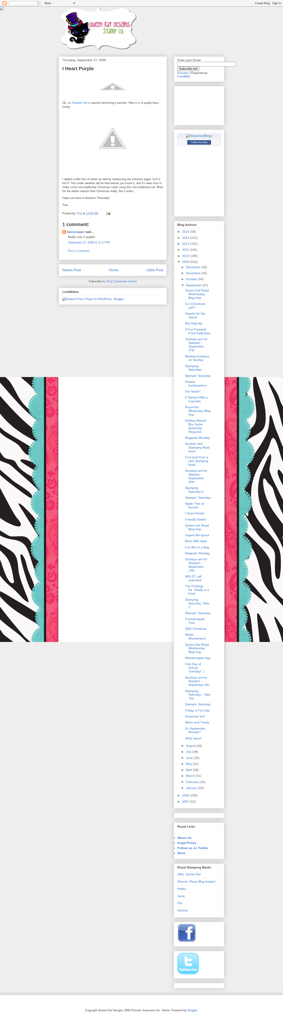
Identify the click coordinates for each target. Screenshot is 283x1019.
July (189, 751)
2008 (186, 795)
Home (114, 270)
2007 (186, 801)
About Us (184, 838)
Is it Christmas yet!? (195, 305)
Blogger (192, 1010)
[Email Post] (108, 213)
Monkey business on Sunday (197, 358)
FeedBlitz (183, 76)
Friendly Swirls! (195, 519)
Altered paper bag (197, 658)
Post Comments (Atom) (122, 281)
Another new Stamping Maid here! (197, 447)
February (193, 782)
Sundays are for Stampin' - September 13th (196, 564)
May (189, 764)
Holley (181, 889)
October (192, 279)
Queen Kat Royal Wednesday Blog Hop (197, 294)
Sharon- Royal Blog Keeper (196, 881)
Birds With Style (196, 541)
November (193, 273)
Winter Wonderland (195, 636)
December (193, 267)
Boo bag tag (193, 323)
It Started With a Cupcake (196, 399)
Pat (179, 903)
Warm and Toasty (197, 722)
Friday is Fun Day (197, 710)
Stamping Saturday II (194, 489)
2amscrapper (75, 232)
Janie (181, 896)
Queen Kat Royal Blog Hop (197, 527)
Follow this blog (199, 142)
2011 (186, 249)
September (194, 285)
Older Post (155, 270)
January (192, 788)
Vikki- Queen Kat (189, 874)
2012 (186, 243)
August (191, 745)
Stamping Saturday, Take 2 (197, 603)
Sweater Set (80, 102)
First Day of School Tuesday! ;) (194, 667)
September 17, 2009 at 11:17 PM (89, 242)
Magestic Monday (197, 438)
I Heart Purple (195, 513)
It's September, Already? (195, 730)
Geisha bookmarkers (196, 383)
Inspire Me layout (197, 535)
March (191, 775)
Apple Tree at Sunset (194, 505)
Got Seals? (193, 391)
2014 (186, 231)
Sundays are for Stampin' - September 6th (197, 681)
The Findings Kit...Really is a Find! (197, 589)
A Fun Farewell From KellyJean (197, 331)
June (190, 758)
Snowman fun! (195, 716)
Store (181, 853)
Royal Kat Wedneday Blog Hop (197, 410)
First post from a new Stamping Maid (196, 460)
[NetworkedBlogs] (199, 136)
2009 (186, 262)
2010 (186, 256)
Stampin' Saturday (198, 375)
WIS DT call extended (193, 578)
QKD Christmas (196, 628)
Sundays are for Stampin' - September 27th (196, 344)
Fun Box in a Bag (197, 547)
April (189, 770)
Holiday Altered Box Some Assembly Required (195, 426)
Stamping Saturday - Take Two (197, 694)
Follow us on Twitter (192, 848)
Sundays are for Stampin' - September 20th (196, 476)
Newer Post (71, 270)
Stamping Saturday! (193, 368)
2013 (186, 238)
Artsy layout (193, 738)
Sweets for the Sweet (195, 315)
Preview (182, 73)
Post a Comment (79, 251)
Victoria (182, 910)
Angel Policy (186, 843)
